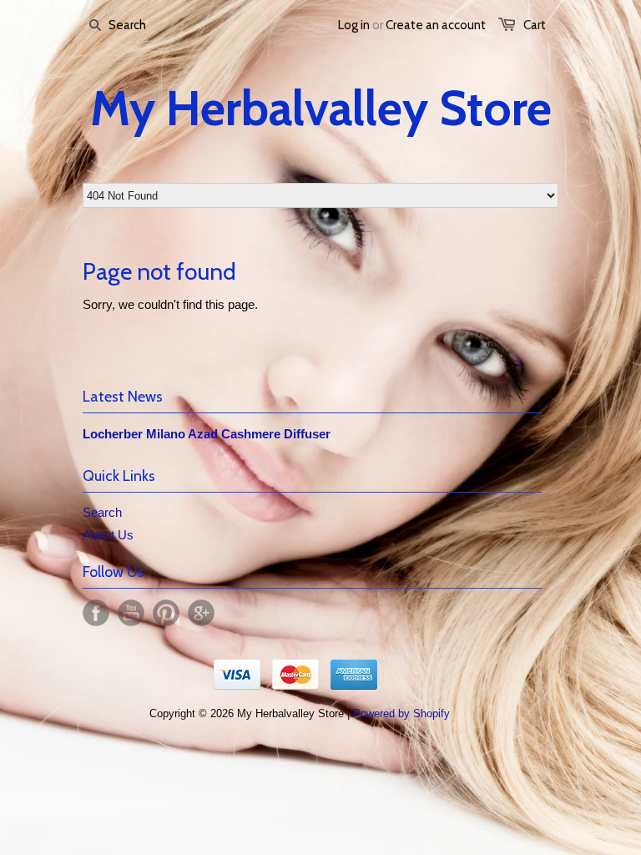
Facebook (96, 613)
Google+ (201, 613)
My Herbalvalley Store (321, 108)
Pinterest (166, 613)
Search (102, 512)
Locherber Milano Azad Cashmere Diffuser (207, 434)
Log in (354, 25)
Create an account (436, 25)
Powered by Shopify (401, 713)
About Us (108, 535)
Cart (534, 25)
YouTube (131, 613)
